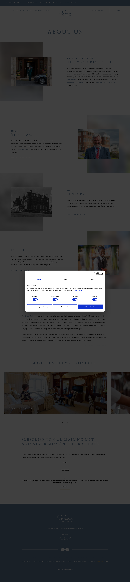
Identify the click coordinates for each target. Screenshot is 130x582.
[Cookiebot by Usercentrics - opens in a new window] (95, 273)
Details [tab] (65, 279)
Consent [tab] (38, 279)
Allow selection (65, 307)
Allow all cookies (90, 307)
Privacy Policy (77, 290)
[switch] (55, 299)
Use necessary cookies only (39, 307)
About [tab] (91, 279)
